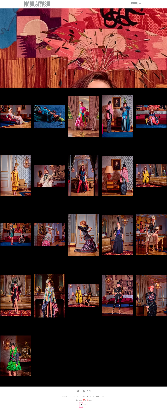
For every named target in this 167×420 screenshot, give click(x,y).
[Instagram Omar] (84, 391)
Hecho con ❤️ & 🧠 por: (84, 400)
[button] (134, 3)
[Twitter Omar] (78, 391)
